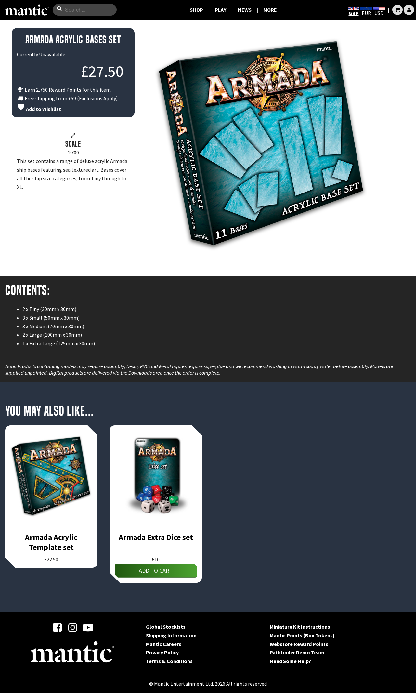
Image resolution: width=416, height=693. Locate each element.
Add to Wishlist (43, 109)
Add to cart (156, 570)
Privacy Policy (162, 652)
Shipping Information (171, 635)
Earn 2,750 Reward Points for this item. (67, 90)
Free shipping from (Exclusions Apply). (71, 98)
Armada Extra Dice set (156, 537)
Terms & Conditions (169, 661)
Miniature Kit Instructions (300, 626)
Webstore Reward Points (299, 644)
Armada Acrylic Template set (51, 542)
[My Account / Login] (409, 10)
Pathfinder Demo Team (297, 652)
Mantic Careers (163, 644)
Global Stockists (166, 626)
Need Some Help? (290, 661)
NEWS (245, 10)
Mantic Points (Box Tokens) (302, 635)
